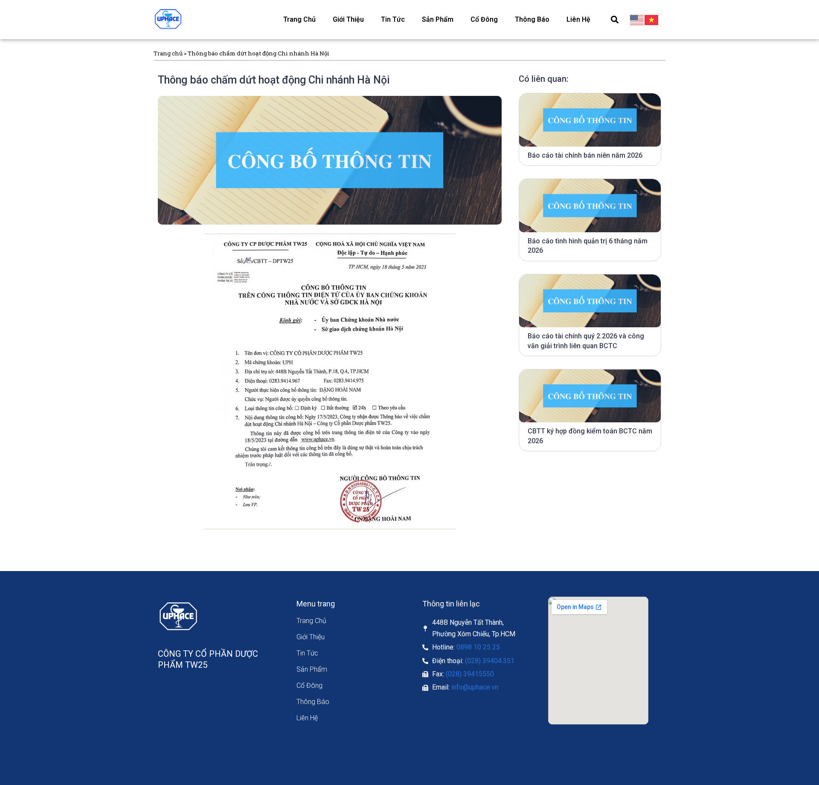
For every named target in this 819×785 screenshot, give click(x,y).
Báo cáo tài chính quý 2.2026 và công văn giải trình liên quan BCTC (586, 340)
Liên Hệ (578, 19)
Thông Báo (532, 19)
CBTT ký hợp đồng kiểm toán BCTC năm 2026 (590, 435)
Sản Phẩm (437, 19)
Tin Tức (393, 19)
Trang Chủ (299, 19)
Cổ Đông (484, 19)
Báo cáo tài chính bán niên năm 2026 (585, 155)
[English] (637, 19)
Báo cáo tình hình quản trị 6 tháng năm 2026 (588, 245)
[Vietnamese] (652, 19)
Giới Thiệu (348, 19)
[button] (614, 19)
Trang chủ (168, 53)
